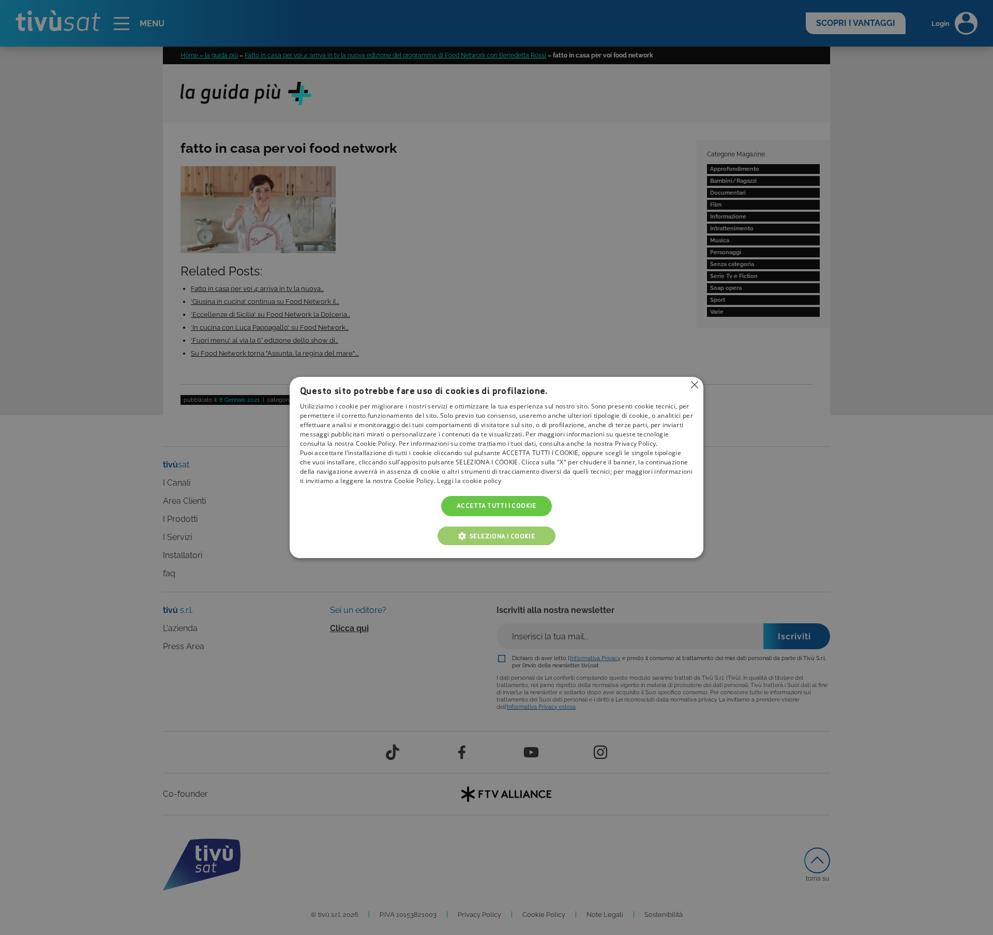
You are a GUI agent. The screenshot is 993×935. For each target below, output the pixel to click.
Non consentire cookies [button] (694, 384)
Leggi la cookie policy (469, 481)
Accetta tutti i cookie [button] (496, 506)
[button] (496, 536)
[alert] (496, 467)
